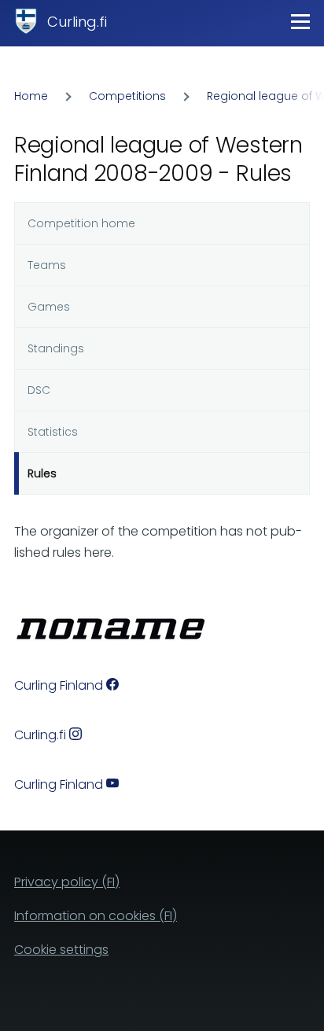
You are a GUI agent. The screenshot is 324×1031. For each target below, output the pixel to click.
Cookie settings (61, 950)
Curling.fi (77, 21)
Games (49, 307)
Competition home (81, 223)
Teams (47, 265)
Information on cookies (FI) (95, 916)
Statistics (53, 432)
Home (31, 96)
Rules (42, 473)
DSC (39, 390)
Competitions (127, 96)
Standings (56, 348)
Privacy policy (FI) (67, 882)
